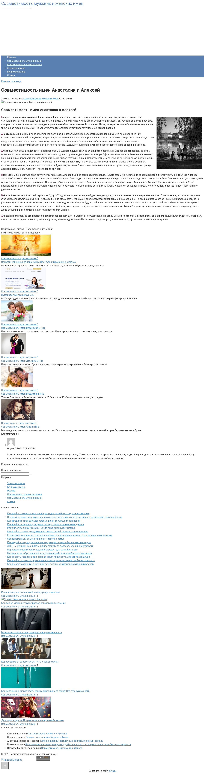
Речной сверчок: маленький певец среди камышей (30, 592)
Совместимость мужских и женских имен (42, 3)
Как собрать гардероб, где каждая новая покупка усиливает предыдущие (48, 556)
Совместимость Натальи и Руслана (47, 733)
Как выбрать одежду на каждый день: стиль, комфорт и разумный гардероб (50, 564)
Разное (11, 490)
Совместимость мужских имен (24, 60)
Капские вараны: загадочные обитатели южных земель (71, 740)
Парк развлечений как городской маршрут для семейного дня (42, 549)
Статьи (11, 75)
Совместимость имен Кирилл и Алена (47, 737)
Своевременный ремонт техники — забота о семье (36, 538)
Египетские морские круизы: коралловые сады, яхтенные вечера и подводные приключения (59, 535)
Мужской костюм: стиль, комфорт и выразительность (31, 632)
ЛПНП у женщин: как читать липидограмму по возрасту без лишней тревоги (50, 546)
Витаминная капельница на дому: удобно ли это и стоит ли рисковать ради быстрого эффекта (78, 744)
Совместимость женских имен (24, 64)
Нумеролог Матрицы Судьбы (17, 295)
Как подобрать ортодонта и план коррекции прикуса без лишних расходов (49, 542)
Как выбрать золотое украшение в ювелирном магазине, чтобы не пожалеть (51, 560)
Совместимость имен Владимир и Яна (22, 393)
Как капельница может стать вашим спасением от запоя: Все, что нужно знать (45, 691)
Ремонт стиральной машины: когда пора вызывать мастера (41, 528)
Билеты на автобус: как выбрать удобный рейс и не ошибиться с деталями (49, 553)
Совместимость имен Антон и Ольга (61, 748)
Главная (11, 57)
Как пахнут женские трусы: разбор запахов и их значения (33, 603)
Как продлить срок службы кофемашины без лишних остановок (43, 520)
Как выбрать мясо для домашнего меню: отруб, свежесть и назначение (47, 531)
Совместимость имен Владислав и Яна (23, 327)
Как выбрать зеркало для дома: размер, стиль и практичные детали (45, 524)
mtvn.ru (112, 770)
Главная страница (11, 81)
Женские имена (16, 68)
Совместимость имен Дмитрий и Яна (22, 360)
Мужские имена (16, 71)
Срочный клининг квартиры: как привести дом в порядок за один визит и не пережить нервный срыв (64, 517)
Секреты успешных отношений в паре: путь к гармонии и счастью (38, 262)
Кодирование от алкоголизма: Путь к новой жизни (29, 661)
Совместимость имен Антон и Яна (20, 426)
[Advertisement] (102, 32)
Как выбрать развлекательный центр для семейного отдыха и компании (48, 513)
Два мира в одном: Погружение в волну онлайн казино (32, 720)
